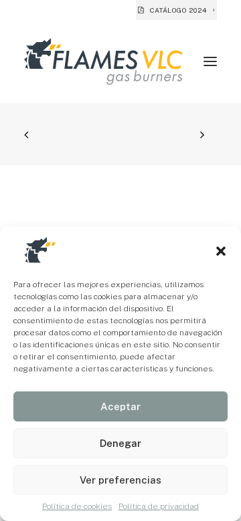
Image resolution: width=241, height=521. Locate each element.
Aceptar (120, 406)
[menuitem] (176, 10)
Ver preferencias (120, 480)
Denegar (120, 443)
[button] (221, 251)
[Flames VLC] (103, 61)
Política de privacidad (158, 506)
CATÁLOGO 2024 (178, 10)
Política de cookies (77, 506)
